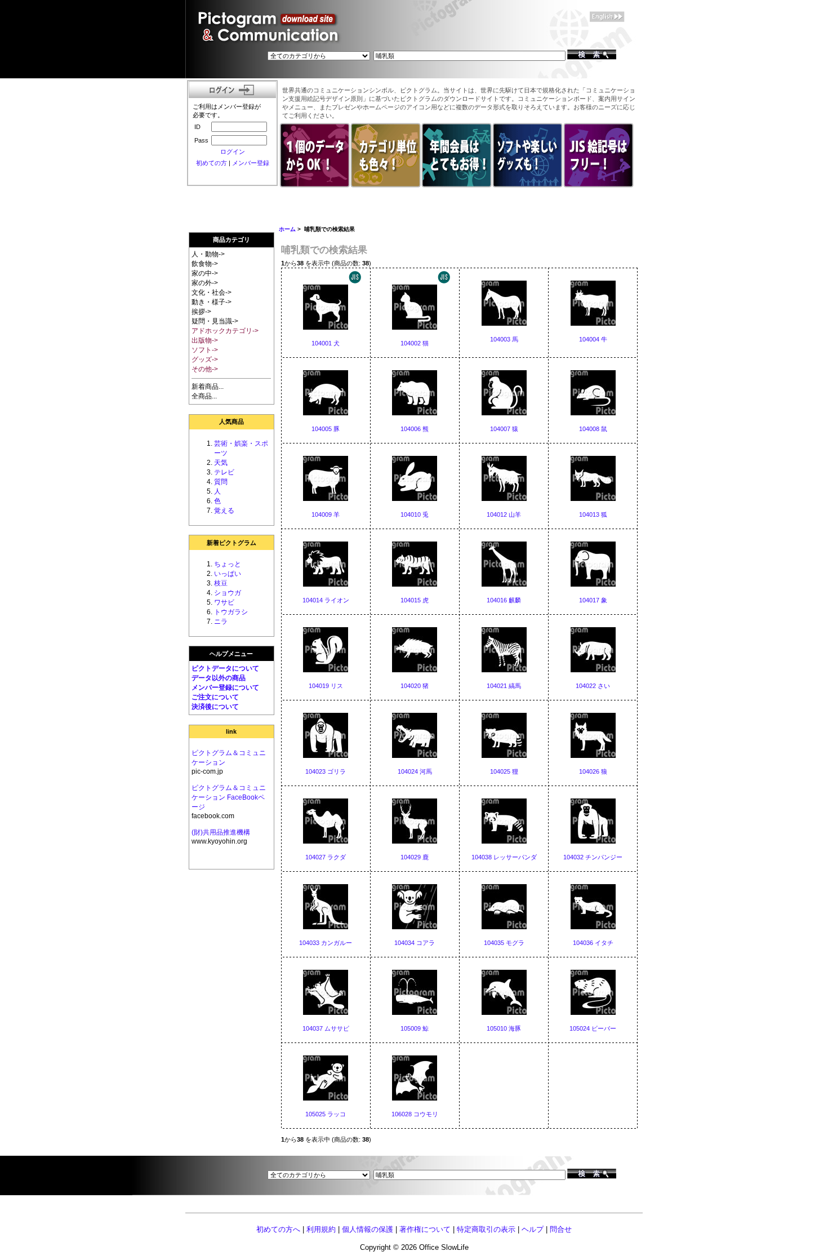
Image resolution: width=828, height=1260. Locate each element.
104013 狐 (593, 514)
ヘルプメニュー (231, 653)
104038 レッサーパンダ (504, 857)
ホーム (287, 229)
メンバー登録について (225, 687)
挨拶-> (201, 312)
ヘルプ (533, 1229)
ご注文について (215, 697)
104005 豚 (325, 428)
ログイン (232, 151)
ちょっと (227, 564)
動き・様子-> (212, 302)
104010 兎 (414, 514)
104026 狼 (593, 771)
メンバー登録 (250, 162)
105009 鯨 (414, 1028)
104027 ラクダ (325, 857)
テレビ (224, 472)
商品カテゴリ (231, 239)
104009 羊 (325, 514)
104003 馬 (504, 339)
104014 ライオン (325, 600)
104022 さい (593, 685)
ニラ (221, 621)
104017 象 (593, 600)
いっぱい (227, 574)
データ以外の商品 (219, 678)
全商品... (204, 396)
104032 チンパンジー (592, 857)
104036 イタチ (593, 942)
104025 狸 (504, 771)
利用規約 (321, 1229)
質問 (221, 482)
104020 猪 (414, 685)
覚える (224, 510)
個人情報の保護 (367, 1229)
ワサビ (224, 602)
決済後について (215, 707)
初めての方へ (278, 1229)
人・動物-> (208, 254)
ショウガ (227, 593)
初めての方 (211, 162)
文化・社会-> (212, 292)
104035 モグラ (504, 942)
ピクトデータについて (225, 668)
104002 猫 (414, 343)
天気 (221, 463)
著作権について (425, 1229)
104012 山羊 (504, 514)
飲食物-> (205, 264)
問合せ (561, 1229)
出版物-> (205, 340)
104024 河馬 (415, 771)
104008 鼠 (593, 428)
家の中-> (205, 273)
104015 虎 (414, 600)
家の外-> (205, 283)
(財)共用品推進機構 (221, 832)
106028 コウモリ (414, 1114)
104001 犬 (325, 343)
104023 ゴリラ (325, 771)
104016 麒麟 (504, 600)
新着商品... (208, 387)
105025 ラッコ (325, 1114)
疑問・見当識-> (215, 321)
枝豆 (221, 583)
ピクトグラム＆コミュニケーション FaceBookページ (229, 797)
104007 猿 (504, 428)
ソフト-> (205, 350)
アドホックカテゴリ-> (225, 331)
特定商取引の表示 (486, 1229)
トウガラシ (231, 612)
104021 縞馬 (504, 685)
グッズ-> (205, 359)
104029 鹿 (414, 857)
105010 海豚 (504, 1028)
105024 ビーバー (592, 1028)
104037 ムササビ (325, 1028)
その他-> (205, 369)
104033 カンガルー (325, 942)
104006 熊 (414, 428)
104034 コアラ (414, 942)
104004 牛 (593, 339)
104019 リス (326, 685)
